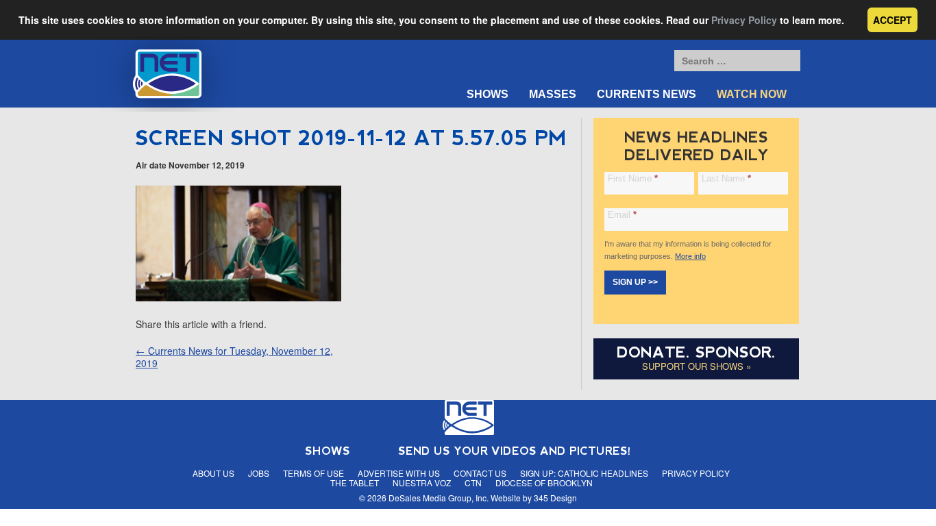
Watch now (752, 94)
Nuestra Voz (422, 482)
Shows (487, 94)
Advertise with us (399, 473)
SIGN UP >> (635, 282)
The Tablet (354, 482)
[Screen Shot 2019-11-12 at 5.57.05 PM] (238, 297)
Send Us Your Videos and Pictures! (514, 451)
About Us (213, 473)
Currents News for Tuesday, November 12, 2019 (234, 357)
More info (690, 256)
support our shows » (696, 366)
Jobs (258, 473)
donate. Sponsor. (696, 352)
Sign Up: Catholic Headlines (584, 473)
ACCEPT (892, 20)
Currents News (646, 94)
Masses (552, 94)
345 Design (555, 497)
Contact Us (480, 473)
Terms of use (313, 473)
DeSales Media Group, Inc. (439, 497)
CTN (473, 482)
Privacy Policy (744, 20)
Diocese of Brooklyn (544, 482)
